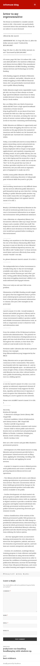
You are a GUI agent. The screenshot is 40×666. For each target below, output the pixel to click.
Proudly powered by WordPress (12, 663)
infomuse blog (11, 4)
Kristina (20, 574)
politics (27, 574)
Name (5, 615)
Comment (7, 591)
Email (5, 623)
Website (6, 630)
